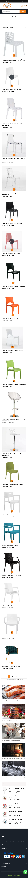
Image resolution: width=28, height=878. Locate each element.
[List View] (15, 20)
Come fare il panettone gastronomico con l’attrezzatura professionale (12, 721)
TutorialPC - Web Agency (14, 875)
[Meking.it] (7, 5)
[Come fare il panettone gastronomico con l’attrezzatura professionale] (13, 711)
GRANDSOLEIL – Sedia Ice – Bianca (11, 89)
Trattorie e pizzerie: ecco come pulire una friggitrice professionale (14, 778)
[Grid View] (12, 20)
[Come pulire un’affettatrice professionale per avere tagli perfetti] (13, 731)
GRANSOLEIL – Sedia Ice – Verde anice (12, 484)
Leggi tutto (12, 85)
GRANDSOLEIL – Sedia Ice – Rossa (11, 253)
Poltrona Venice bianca (8, 636)
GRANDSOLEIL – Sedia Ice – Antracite (12, 223)
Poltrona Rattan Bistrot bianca (10, 605)
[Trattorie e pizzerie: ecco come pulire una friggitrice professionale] (13, 768)
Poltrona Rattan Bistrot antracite (11, 575)
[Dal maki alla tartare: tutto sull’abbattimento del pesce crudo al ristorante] (13, 692)
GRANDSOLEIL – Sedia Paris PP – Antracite (13, 286)
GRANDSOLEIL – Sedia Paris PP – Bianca (12, 350)
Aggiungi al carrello (14, 55)
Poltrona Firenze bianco (8, 515)
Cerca (23, 11)
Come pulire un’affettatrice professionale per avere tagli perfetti (14, 741)
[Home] (10, 16)
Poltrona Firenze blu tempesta (10, 545)
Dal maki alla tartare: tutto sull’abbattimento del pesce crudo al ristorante (14, 701)
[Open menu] (2, 5)
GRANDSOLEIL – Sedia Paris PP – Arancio (13, 318)
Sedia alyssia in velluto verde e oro (11, 666)
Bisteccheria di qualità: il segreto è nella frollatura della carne (13, 758)
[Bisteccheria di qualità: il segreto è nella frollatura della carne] (13, 750)
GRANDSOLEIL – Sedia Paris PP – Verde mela (14, 384)
